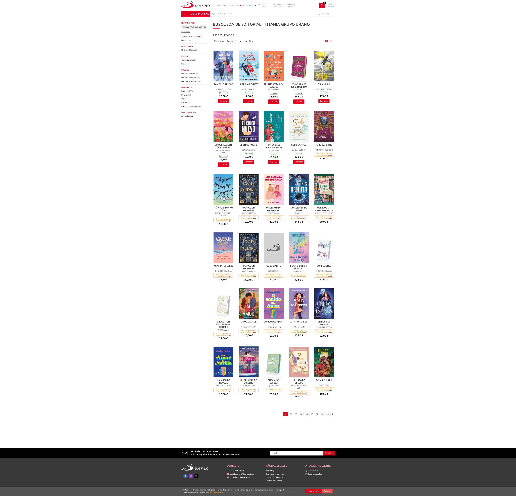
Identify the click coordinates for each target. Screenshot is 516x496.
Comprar (223, 101)
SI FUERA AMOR (249, 321)
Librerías (324, 14)
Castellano (188, 60)
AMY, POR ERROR (298, 321)
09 (327, 414)
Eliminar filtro (205, 27)
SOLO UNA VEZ (299, 145)
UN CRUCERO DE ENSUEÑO (248, 381)
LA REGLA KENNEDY (249, 84)
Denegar (327, 491)
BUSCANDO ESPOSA (274, 381)
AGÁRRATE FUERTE (223, 266)
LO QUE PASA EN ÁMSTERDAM (223, 146)
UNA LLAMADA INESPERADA (273, 209)
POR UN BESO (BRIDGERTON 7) (274, 146)
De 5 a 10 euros (189, 73)
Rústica (187, 91)
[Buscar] (213, 14)
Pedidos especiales (313, 474)
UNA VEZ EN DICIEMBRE (248, 209)
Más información (216, 493)
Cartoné (186, 102)
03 (296, 414)
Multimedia (248, 5)
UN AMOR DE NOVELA (223, 381)
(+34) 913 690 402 (238, 470)
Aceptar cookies (313, 491)
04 (301, 414)
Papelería (234, 5)
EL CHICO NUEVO (248, 145)
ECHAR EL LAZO (324, 380)
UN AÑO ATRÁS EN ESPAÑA (273, 85)
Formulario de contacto (240, 477)
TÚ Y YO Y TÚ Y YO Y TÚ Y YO (223, 209)
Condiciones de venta (275, 474)
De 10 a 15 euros (190, 77)
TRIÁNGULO (324, 84)
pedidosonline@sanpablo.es (242, 474)
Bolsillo (186, 95)
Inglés (185, 64)
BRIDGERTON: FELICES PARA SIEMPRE (223, 324)
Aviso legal (271, 470)
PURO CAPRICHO (324, 145)
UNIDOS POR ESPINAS (324, 323)
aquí (330, 155)
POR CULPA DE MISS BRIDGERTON (299, 85)
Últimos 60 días (189, 50)
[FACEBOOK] (185, 476)
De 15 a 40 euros (191, 81)
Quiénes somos (312, 470)
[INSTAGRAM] (191, 476)
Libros (220, 5)
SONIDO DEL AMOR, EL (274, 323)
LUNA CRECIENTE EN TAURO (299, 267)
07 (317, 414)
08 (322, 414)
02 (291, 414)
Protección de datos (274, 477)
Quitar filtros (185, 32)
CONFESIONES (324, 266)
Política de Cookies (274, 480)
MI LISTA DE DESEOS (299, 381)
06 (312, 414)
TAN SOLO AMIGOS (223, 84)
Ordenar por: (219, 41)
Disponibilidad (189, 116)
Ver (246, 41)
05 (306, 414)
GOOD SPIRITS (273, 266)
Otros (185, 99)
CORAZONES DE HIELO (299, 209)
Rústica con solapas (191, 106)
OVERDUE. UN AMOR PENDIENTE (324, 209)
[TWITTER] (196, 476)
